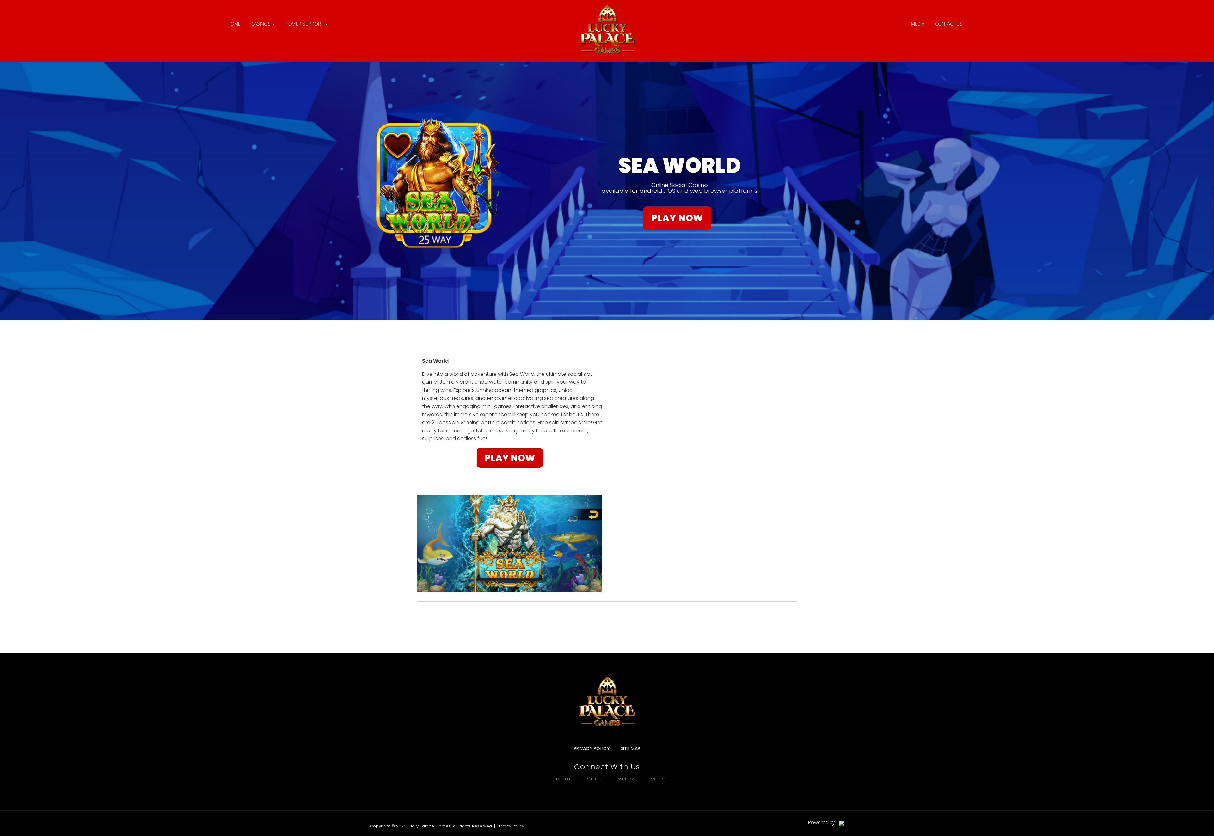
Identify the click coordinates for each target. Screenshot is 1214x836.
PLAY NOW (677, 217)
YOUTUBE (594, 779)
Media (917, 24)
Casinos (261, 24)
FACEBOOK (564, 779)
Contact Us (948, 24)
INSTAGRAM (625, 779)
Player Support (305, 24)
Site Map (630, 748)
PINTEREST (657, 779)
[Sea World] (607, 31)
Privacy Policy (592, 748)
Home (234, 24)
